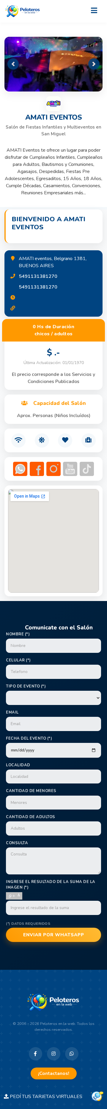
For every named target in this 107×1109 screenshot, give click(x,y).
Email (12, 712)
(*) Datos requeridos (28, 923)
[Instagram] (53, 1053)
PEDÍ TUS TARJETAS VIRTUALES (49, 1096)
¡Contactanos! (53, 1073)
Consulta (17, 843)
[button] (13, 64)
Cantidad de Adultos (30, 817)
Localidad (18, 765)
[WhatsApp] (71, 1053)
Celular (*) (18, 660)
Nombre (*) (18, 634)
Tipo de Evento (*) (26, 686)
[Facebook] (35, 1053)
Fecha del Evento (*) (29, 738)
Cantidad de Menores (31, 791)
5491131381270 (38, 276)
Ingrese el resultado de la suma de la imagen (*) (50, 884)
